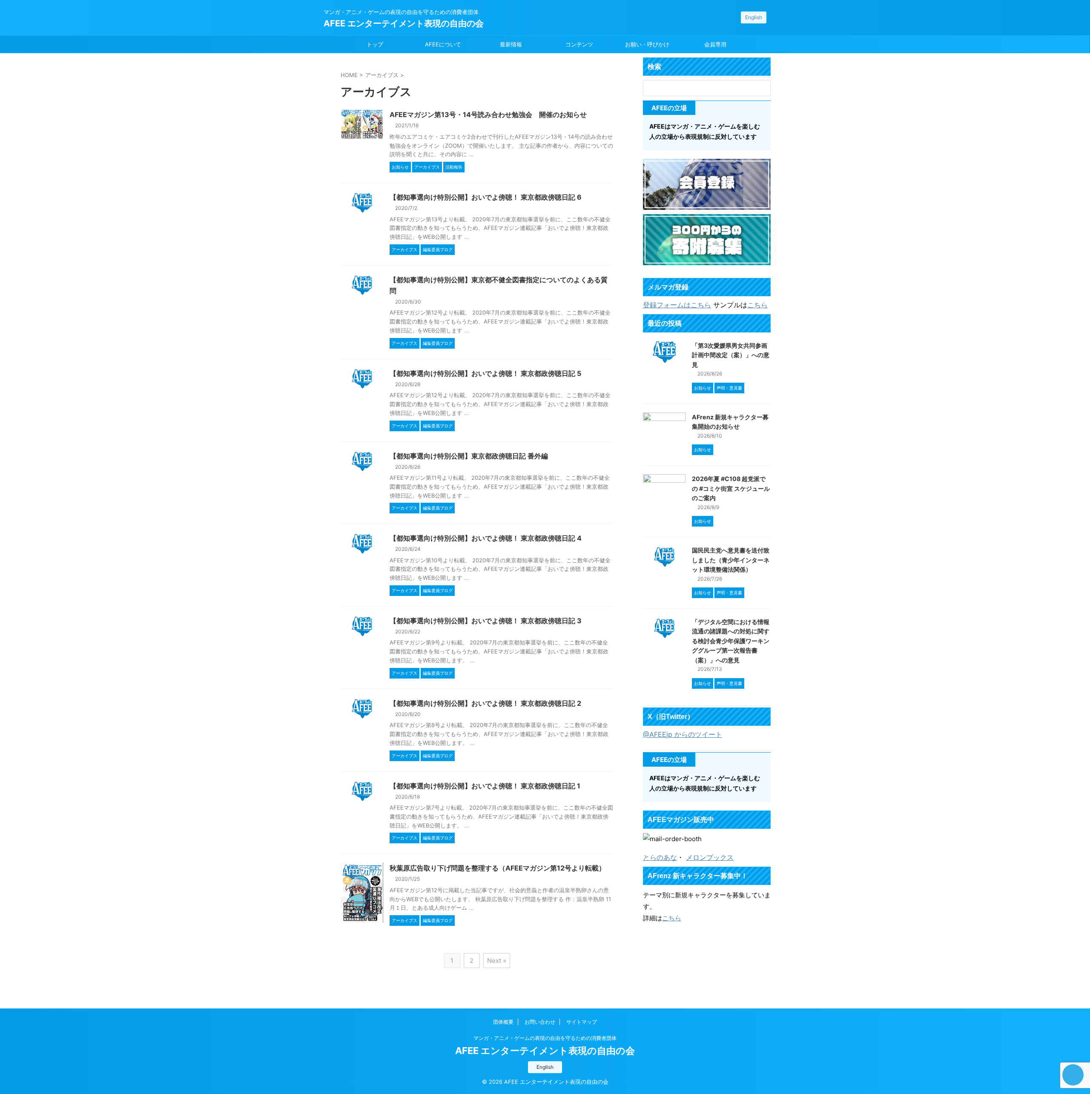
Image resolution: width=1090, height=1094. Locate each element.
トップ (375, 44)
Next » (496, 961)
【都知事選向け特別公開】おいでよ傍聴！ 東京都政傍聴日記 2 (485, 703)
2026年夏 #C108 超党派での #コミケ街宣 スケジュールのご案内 (731, 488)
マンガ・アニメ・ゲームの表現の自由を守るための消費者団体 (545, 1038)
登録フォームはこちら (677, 305)
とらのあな (660, 857)
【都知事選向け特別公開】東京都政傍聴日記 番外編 (469, 456)
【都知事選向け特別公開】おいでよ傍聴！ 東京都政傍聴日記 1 (485, 786)
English (753, 17)
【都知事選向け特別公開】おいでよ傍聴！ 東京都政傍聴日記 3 (486, 620)
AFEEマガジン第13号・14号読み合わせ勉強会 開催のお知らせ (488, 114)
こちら (757, 305)
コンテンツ (579, 44)
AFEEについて (443, 44)
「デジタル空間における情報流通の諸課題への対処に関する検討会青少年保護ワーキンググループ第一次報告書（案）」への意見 (730, 641)
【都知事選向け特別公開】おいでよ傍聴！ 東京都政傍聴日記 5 (485, 373)
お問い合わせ (540, 1022)
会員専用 (715, 44)
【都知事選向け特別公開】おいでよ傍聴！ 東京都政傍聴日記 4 (486, 538)
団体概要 (503, 1022)
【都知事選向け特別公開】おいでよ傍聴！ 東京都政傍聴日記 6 (486, 197)
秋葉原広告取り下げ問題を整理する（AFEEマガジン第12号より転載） (497, 868)
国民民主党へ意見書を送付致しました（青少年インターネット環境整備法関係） (730, 560)
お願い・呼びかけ (647, 44)
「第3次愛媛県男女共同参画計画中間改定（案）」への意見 (730, 355)
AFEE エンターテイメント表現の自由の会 (404, 23)
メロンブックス (710, 857)
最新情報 (511, 44)
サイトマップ (581, 1022)
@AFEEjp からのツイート (682, 734)
